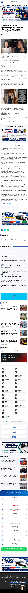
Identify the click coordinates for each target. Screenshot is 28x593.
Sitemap (19, 584)
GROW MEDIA (10, 577)
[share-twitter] (5, 230)
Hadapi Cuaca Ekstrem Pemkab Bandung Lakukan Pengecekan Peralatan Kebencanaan (9, 460)
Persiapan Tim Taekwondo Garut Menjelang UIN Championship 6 (9, 476)
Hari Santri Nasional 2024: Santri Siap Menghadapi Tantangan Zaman (10, 484)
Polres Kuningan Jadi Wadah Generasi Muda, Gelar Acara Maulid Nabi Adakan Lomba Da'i (9, 333)
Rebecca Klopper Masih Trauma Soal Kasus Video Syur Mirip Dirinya (13, 266)
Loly (9, 207)
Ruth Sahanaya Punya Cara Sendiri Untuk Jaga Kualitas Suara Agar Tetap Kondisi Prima (12, 275)
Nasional (19, 5)
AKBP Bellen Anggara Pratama (9, 330)
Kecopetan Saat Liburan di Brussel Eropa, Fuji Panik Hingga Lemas (14, 271)
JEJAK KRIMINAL (23, 577)
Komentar (24, 229)
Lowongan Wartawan (10, 583)
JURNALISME (16, 577)
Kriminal (25, 5)
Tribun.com (8, 203)
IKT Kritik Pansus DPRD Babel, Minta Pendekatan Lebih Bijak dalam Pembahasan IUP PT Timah (10, 468)
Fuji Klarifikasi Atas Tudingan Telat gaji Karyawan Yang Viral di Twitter (13, 280)
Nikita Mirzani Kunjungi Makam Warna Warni (12, 251)
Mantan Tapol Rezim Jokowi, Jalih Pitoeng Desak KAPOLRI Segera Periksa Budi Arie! (9, 342)
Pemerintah (4, 305)
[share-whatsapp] (8, 230)
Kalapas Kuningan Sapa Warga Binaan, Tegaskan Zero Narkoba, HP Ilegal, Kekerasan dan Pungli (10, 325)
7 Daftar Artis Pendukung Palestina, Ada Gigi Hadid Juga (14, 286)
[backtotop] (14, 589)
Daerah (8, 5)
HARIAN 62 (9, 579)
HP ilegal (4, 322)
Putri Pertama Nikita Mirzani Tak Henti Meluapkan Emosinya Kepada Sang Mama (13, 261)
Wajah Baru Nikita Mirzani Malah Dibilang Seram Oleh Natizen (13, 255)
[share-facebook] (2, 230)
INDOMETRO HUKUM (16, 579)
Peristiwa (14, 5)
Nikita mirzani (15, 207)
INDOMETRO (4, 577)
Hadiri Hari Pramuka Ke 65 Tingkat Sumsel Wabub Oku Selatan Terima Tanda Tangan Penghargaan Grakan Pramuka (10, 308)
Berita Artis (4, 207)
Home (2, 22)
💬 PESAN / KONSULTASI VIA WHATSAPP (14, 549)
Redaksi (6, 581)
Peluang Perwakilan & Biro (11, 584)
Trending (3, 5)
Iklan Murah (18, 583)
